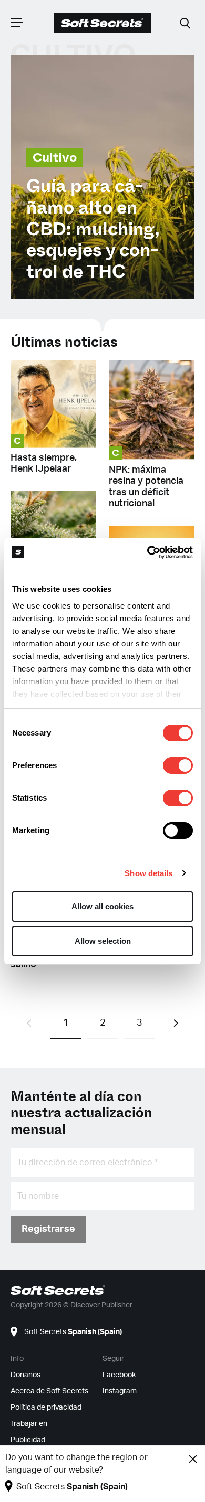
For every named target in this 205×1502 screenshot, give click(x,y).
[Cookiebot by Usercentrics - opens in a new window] (147, 552)
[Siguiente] (176, 1023)
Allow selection (103, 940)
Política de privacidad (46, 1407)
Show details (148, 873)
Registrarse (48, 1229)
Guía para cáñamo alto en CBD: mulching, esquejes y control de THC (93, 229)
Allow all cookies (102, 906)
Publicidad (28, 1440)
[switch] (178, 765)
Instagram (119, 1391)
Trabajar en (29, 1424)
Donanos (25, 1375)
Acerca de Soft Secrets (49, 1391)
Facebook (119, 1375)
